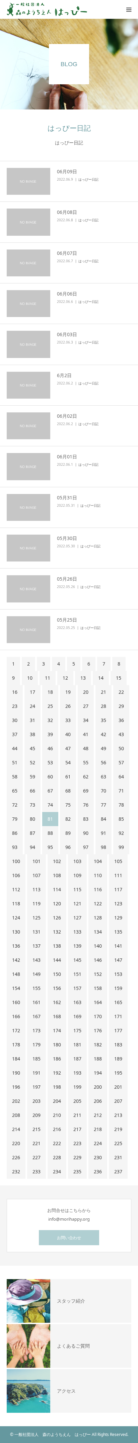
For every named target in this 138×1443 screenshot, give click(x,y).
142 (16, 960)
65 (14, 790)
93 (14, 847)
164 (98, 1002)
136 (16, 946)
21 (103, 692)
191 (36, 1073)
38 (32, 734)
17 (32, 692)
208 (16, 1115)
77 (103, 805)
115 (77, 889)
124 (16, 917)
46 (50, 748)
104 (98, 861)
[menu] (128, 9)
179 (36, 1044)
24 (32, 706)
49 (103, 748)
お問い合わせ (69, 1238)
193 (77, 1073)
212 (98, 1115)
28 (103, 706)
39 (50, 734)
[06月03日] (28, 344)
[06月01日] (28, 466)
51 (14, 762)
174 (57, 1030)
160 (16, 1002)
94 (32, 847)
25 (50, 706)
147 (118, 960)
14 (101, 678)
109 (77, 875)
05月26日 (67, 579)
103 (77, 861)
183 (118, 1044)
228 (57, 1157)
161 (36, 1002)
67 (50, 790)
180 (57, 1044)
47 (68, 748)
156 (57, 988)
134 (98, 932)
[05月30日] (28, 548)
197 (36, 1087)
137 (36, 946)
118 (16, 903)
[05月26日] (28, 588)
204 (57, 1101)
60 (50, 776)
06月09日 (67, 171)
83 (85, 819)
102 (57, 861)
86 (14, 833)
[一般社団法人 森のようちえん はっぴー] (47, 9)
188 (98, 1058)
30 (14, 720)
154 (16, 988)
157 (77, 988)
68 (68, 790)
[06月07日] (28, 263)
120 (57, 903)
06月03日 (67, 334)
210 (57, 1115)
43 (121, 734)
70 (103, 790)
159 (118, 988)
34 (85, 720)
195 (118, 1073)
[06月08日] (28, 222)
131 (36, 932)
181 (77, 1044)
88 (50, 833)
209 (36, 1115)
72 (14, 805)
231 (118, 1157)
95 (50, 847)
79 (14, 819)
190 (16, 1073)
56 (103, 762)
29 (121, 706)
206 (98, 1101)
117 (118, 889)
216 (57, 1129)
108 (57, 875)
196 (16, 1087)
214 (16, 1129)
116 (98, 889)
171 (118, 1016)
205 (77, 1101)
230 (98, 1157)
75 (68, 805)
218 (98, 1129)
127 (77, 917)
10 (29, 678)
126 (57, 917)
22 (121, 692)
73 (32, 805)
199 (77, 1087)
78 (121, 805)
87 (32, 833)
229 (77, 1157)
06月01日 (67, 456)
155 (36, 988)
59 (32, 776)
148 (16, 974)
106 (16, 875)
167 (36, 1016)
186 (57, 1058)
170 (98, 1016)
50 (121, 748)
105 (118, 861)
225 (118, 1143)
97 (85, 847)
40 (68, 734)
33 (68, 720)
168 (57, 1016)
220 (16, 1143)
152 (98, 974)
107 (36, 875)
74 (50, 805)
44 (14, 748)
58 (14, 776)
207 (118, 1101)
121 (77, 903)
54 (68, 762)
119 (36, 903)
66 (32, 790)
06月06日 (67, 293)
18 (50, 692)
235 (77, 1171)
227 (36, 1157)
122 (98, 903)
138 (57, 946)
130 (16, 932)
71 (121, 790)
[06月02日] (28, 425)
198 (57, 1087)
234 (57, 1171)
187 (77, 1058)
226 (16, 1157)
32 (50, 720)
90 (85, 833)
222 (57, 1143)
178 (16, 1044)
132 (57, 932)
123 (118, 903)
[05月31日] (28, 507)
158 (98, 988)
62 (85, 776)
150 (57, 974)
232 (16, 1171)
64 (121, 776)
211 (77, 1115)
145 (77, 960)
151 (77, 974)
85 (121, 819)
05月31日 (67, 497)
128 (98, 917)
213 (118, 1115)
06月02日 (67, 416)
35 (103, 720)
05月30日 (67, 538)
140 (98, 946)
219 (118, 1129)
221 (36, 1143)
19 (68, 692)
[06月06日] (28, 303)
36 (121, 720)
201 (118, 1087)
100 (16, 861)
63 (103, 776)
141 (118, 946)
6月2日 (64, 375)
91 (103, 833)
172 (16, 1030)
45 (32, 748)
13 (83, 678)
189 (118, 1058)
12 (65, 678)
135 (118, 932)
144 (57, 960)
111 (118, 875)
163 (77, 1002)
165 (118, 1002)
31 (32, 720)
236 (98, 1171)
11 (47, 678)
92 (121, 833)
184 (16, 1058)
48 (85, 748)
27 (85, 706)
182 (98, 1044)
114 (57, 889)
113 (36, 889)
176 (98, 1030)
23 (14, 706)
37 (14, 734)
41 (85, 734)
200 (98, 1087)
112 (16, 889)
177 (118, 1030)
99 (121, 847)
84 (103, 819)
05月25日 (67, 620)
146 (98, 960)
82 (68, 819)
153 (118, 974)
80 (32, 819)
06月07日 (67, 253)
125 (36, 917)
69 (85, 790)
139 (77, 946)
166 (16, 1016)
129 (118, 917)
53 (50, 762)
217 (77, 1129)
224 (98, 1143)
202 (16, 1101)
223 (77, 1143)
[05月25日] (28, 629)
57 (121, 762)
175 (77, 1030)
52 (32, 762)
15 (118, 678)
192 (57, 1073)
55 (85, 762)
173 (36, 1030)
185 (36, 1058)
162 (57, 1002)
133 (77, 932)
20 (85, 692)
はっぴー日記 (88, 179)
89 (68, 833)
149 (36, 974)
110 (98, 875)
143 (36, 960)
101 (36, 861)
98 (103, 847)
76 (85, 805)
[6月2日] (28, 385)
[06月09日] (28, 181)
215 (36, 1129)
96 (68, 847)
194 (98, 1073)
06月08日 (67, 212)
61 (68, 776)
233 (36, 1171)
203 (36, 1101)
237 (118, 1171)
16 (14, 692)
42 (103, 734)
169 (77, 1016)
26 (68, 706)
